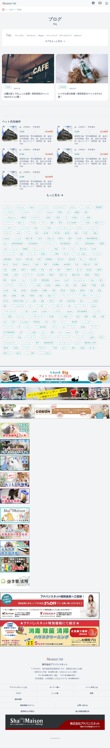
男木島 (63, 290)
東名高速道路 (65, 244)
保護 (42, 301)
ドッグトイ (38, 212)
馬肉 (19, 337)
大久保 (93, 249)
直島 (54, 290)
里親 (34, 301)
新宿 (73, 348)
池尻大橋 (72, 259)
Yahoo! (92, 280)
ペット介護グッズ (65, 317)
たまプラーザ (28, 275)
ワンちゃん (97, 254)
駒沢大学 (93, 259)
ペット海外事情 (40, 327)
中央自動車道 (33, 244)
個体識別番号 (49, 343)
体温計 (43, 254)
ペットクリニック (49, 244)
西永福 (89, 270)
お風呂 (91, 337)
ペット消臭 (86, 223)
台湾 (13, 322)
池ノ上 (82, 259)
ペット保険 (30, 353)
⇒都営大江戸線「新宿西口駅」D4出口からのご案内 (55, 672)
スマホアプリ (36, 217)
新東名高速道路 (17, 244)
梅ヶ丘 (5, 264)
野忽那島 (34, 290)
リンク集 (54, 693)
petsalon (44, 311)
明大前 (18, 259)
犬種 (60, 301)
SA (66, 217)
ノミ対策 (54, 348)
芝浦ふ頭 (86, 264)
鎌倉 (70, 238)
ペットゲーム (8, 327)
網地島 (57, 285)
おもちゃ (78, 36)
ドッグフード (93, 228)
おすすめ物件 (72, 223)
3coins (5, 249)
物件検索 (18, 699)
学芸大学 (60, 259)
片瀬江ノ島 (63, 275)
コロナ (43, 332)
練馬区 (77, 212)
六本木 (39, 238)
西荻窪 (33, 270)
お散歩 (82, 348)
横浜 (5, 280)
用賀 (76, 233)
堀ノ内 (79, 270)
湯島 (23, 296)
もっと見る (53, 195)
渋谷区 (74, 217)
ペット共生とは (92, 687)
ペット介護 (46, 228)
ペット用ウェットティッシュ (88, 296)
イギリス (54, 327)
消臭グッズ (99, 223)
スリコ (14, 249)
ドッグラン (20, 36)
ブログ (18, 693)
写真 (76, 332)
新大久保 (83, 249)
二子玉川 (32, 223)
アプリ (72, 249)
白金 (76, 264)
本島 (91, 290)
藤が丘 (14, 280)
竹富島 (32, 296)
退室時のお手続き (27, 711)
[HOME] (3, 9)
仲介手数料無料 (9, 332)
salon (5, 244)
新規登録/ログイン (27, 705)
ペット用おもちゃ (9, 217)
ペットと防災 (36, 285)
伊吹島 (72, 290)
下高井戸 (68, 270)
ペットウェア (24, 228)
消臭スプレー (52, 296)
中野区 (59, 212)
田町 (45, 264)
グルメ (23, 280)
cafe (68, 212)
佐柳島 (45, 290)
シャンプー (80, 337)
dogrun (41, 36)
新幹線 (82, 327)
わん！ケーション (69, 327)
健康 (52, 223)
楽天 (101, 280)
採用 (91, 693)
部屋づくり (7, 353)
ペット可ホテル (40, 348)
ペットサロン (86, 207)
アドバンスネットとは (18, 687)
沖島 (66, 285)
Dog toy (49, 212)
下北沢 (85, 233)
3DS (46, 322)
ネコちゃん (32, 36)
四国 (102, 317)
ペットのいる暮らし (80, 254)
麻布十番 (29, 238)
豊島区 (5, 348)
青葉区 (87, 275)
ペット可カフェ (9, 212)
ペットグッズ (52, 36)
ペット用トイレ (57, 306)
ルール (77, 343)
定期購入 (25, 249)
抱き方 (18, 353)
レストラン (20, 317)
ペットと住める (44, 353)
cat (60, 332)
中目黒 (51, 317)
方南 (5, 270)
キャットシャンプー (64, 337)
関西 (94, 317)
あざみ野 (41, 275)
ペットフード (8, 223)
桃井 (59, 270)
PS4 (54, 322)
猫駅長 (23, 217)
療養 (52, 332)
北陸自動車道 (89, 244)
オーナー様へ (55, 687)
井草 (42, 270)
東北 (78, 317)
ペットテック (31, 337)
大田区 (48, 217)
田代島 (48, 285)
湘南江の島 (76, 275)
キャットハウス (80, 306)
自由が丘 (26, 264)
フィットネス (88, 332)
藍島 (5, 296)
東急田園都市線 (92, 238)
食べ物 (92, 348)
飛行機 (74, 322)
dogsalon (70, 311)
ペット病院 (32, 332)
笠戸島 (5, 290)
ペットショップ (9, 254)
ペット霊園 (7, 317)
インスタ (18, 238)
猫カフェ (21, 223)
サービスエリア (66, 36)
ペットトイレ (26, 343)
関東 (86, 317)
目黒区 (101, 244)
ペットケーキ (8, 337)
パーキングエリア (9, 311)
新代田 (67, 233)
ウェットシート (67, 296)
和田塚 (51, 275)
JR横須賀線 (45, 280)
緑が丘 (15, 264)
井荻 (50, 270)
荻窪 (60, 223)
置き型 (5, 301)
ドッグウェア (8, 285)
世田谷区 (37, 322)
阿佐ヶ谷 (50, 238)
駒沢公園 (29, 259)
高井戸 (23, 270)
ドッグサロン (57, 311)
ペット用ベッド (41, 306)
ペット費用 (55, 254)
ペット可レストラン (36, 317)
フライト (64, 322)
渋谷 (35, 228)
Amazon (56, 280)
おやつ (64, 348)
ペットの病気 (93, 301)
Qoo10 (66, 280)
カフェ (77, 244)
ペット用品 (54, 249)
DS (64, 249)
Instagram (6, 238)
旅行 (37, 233)
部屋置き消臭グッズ (20, 301)
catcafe (18, 233)
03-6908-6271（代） (50, 675)
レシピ (27, 327)
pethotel (93, 306)
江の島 (79, 238)
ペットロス (96, 311)
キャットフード (39, 249)
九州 (5, 322)
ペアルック (22, 285)
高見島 (82, 290)
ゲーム (28, 233)
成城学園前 (7, 259)
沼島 (75, 285)
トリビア (26, 348)
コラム (43, 223)
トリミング (32, 254)
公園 (21, 254)
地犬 (81, 301)
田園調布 (49, 259)
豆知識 (15, 348)
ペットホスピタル (18, 306)
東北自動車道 (82, 311)
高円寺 (61, 238)
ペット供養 (86, 217)
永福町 (14, 270)
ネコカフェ (7, 233)
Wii (19, 327)
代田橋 (98, 270)
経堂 (39, 259)
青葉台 (97, 275)
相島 (99, 290)
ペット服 (24, 311)
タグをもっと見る (53, 41)
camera (67, 332)
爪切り (101, 337)
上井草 (15, 275)
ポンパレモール (79, 280)
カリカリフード (46, 337)
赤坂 (96, 264)
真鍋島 (84, 285)
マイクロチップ (64, 343)
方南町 (5, 275)
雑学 (37, 343)
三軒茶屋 (56, 233)
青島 (14, 290)
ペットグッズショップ (63, 228)
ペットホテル (24, 212)
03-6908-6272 (73, 679)
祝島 (102, 285)
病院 (41, 296)
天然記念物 (71, 301)
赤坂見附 (67, 264)
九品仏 (36, 264)
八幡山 (95, 233)
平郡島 (93, 285)
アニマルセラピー (9, 343)
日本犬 (51, 301)
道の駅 (46, 233)
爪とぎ (66, 254)
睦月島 (23, 290)
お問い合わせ (82, 705)
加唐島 (14, 296)
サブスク (79, 228)
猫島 (5, 306)
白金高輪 (55, 264)
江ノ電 (33, 280)
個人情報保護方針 (82, 711)
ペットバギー (86, 322)
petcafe (35, 311)
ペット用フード (9, 228)
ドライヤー (94, 327)
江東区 (57, 217)
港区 (86, 212)
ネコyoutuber (24, 322)
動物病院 (99, 207)
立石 (21, 332)
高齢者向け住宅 (90, 343)
